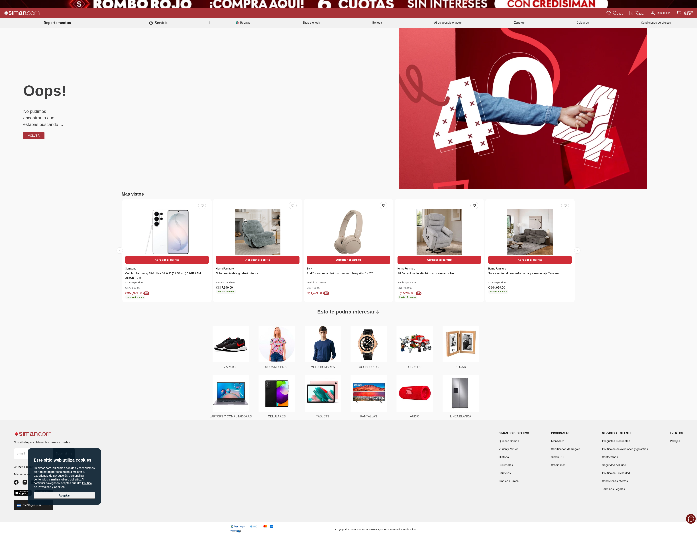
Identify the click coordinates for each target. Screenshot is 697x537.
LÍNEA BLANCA (460, 416)
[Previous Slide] (120, 250)
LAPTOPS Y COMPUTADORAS (231, 416)
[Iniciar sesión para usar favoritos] (202, 205)
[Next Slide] (577, 250)
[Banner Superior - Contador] (348, 4)
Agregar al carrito (167, 260)
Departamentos (57, 23)
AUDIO (414, 416)
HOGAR (460, 367)
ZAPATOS (230, 367)
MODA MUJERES (276, 367)
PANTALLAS (368, 416)
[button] (691, 519)
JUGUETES (415, 367)
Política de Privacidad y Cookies (63, 485)
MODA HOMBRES (323, 367)
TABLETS (322, 416)
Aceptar (64, 495)
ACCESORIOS (369, 367)
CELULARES (277, 416)
